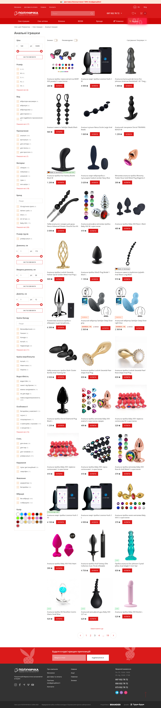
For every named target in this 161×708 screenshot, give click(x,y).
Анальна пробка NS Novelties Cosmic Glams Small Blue (61, 613)
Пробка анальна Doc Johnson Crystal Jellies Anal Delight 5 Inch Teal (129, 564)
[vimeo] (28, 684)
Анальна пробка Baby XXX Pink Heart (61, 563)
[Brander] (115, 704)
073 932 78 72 (121, 687)
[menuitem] (52, 669)
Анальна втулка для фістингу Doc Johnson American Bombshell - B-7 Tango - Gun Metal (130, 80)
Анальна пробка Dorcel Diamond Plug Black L (62, 420)
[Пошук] (91, 13)
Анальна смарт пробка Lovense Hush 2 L (96, 516)
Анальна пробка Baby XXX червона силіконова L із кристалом (61, 468)
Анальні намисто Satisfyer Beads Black (62, 127)
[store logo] (26, 13)
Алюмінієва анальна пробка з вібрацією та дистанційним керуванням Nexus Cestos (59, 321)
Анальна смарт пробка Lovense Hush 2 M (96, 80)
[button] (134, 13)
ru (139, 7)
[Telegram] (117, 692)
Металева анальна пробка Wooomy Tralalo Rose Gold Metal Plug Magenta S (130, 176)
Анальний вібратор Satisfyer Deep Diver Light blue (131, 321)
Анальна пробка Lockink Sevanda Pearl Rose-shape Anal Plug (130, 371)
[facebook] (20, 684)
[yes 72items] (56, 40)
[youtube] (32, 684)
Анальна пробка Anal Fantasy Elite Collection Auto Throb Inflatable (94, 564)
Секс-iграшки (37, 27)
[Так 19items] (76, 40)
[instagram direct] (125, 692)
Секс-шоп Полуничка (22, 27)
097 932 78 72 (121, 679)
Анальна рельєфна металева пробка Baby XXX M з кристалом (95, 225)
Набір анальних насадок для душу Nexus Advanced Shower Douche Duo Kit (62, 225)
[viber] (121, 692)
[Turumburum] (137, 704)
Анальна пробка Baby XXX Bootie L (128, 612)
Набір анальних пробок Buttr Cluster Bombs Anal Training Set (61, 371)
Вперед (113, 635)
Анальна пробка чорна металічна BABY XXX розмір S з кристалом (63, 80)
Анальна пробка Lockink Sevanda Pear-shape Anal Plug (96, 371)
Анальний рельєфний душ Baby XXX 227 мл (95, 613)
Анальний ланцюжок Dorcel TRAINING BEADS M (130, 128)
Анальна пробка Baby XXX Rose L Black (130, 224)
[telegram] (24, 684)
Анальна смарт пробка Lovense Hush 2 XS (62, 516)
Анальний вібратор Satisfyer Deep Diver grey (97, 321)
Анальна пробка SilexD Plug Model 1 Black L (95, 273)
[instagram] (15, 684)
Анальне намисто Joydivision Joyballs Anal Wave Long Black (129, 273)
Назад (80, 635)
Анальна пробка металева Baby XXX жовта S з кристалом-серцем (95, 420)
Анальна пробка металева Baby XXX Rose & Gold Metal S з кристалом (129, 468)
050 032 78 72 (121, 683)
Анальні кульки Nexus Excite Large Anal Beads (96, 128)
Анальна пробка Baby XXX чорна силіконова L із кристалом (94, 468)
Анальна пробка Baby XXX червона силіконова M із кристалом (129, 420)
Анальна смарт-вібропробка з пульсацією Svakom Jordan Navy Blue (95, 176)
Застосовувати (29, 57)
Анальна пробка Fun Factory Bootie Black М (61, 176)
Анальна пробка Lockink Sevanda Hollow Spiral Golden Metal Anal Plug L (62, 273)
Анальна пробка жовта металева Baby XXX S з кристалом (130, 516)
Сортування (131, 40)
